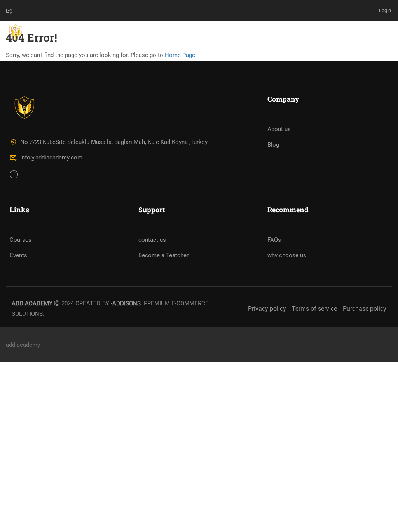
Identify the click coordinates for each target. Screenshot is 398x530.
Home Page (180, 55)
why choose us (286, 255)
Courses (20, 239)
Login (385, 10)
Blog (273, 144)
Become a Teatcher (163, 255)
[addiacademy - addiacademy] (15, 32)
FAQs (274, 239)
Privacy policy (267, 308)
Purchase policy (364, 308)
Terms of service (314, 308)
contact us (152, 239)
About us (279, 129)
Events (18, 255)
